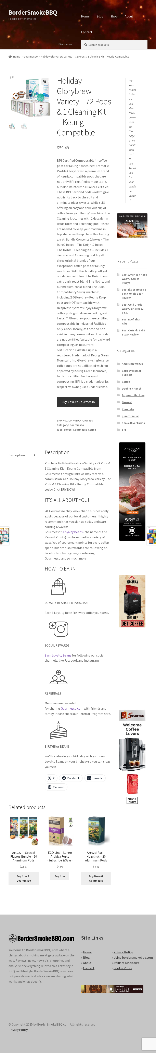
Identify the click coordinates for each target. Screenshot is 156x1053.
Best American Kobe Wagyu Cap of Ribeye (134, 279)
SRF (124, 429)
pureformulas (130, 416)
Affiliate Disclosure (127, 963)
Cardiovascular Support (131, 373)
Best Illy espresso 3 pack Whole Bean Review (134, 293)
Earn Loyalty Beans (58, 655)
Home (85, 16)
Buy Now (59, 876)
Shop (114, 16)
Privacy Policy (123, 952)
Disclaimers (65, 44)
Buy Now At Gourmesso (78, 402)
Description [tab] (17, 455)
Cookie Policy (123, 968)
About (129, 16)
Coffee (126, 381)
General (127, 402)
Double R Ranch (132, 388)
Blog (100, 16)
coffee (68, 429)
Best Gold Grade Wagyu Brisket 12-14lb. (133, 309)
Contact (86, 32)
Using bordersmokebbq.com (133, 957)
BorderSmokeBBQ (33, 12)
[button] (44, 81)
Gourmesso (31, 56)
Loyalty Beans (73, 532)
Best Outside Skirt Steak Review (133, 332)
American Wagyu (132, 364)
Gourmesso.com (72, 708)
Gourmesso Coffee (84, 429)
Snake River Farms (133, 423)
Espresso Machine (133, 395)
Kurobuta (128, 409)
